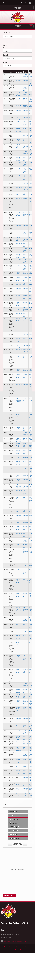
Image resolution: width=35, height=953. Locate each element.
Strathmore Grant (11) (25, 226)
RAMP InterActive (8, 947)
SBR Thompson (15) (31, 546)
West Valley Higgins (25, 794)
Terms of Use (19, 947)
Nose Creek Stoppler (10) (31, 702)
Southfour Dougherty (31, 93)
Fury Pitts (31, 338)
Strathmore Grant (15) (31, 75)
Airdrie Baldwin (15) (24, 414)
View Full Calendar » (9, 895)
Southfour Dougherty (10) (25, 117)
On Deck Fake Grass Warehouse (18, 130)
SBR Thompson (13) (31, 153)
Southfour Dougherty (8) (31, 214)
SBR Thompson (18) (31, 637)
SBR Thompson (13, 823)
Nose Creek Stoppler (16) (25, 267)
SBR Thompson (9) (25, 701)
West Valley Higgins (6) (25, 188)
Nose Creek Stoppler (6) (25, 233)
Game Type (6, 55)
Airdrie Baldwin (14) (24, 784)
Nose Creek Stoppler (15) (25, 177)
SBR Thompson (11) (25, 214)
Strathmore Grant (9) (25, 789)
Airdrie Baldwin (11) (24, 445)
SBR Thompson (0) (31, 754)
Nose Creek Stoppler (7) (31, 100)
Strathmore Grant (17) (31, 303)
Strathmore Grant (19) (25, 111)
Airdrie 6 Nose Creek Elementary (18, 158)
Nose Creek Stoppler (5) (31, 298)
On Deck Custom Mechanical (18, 748)
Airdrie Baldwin (24, 339)
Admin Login (17, 950)
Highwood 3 (18, 85)
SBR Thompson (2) (31, 481)
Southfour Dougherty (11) (31, 158)
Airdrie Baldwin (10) (31, 232)
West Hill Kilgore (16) (31, 376)
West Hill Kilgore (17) (31, 130)
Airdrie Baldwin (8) (31, 188)
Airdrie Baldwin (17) (31, 135)
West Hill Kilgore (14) (31, 176)
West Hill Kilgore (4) (25, 105)
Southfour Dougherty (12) (25, 528)
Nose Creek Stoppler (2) (25, 492)
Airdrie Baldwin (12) (24, 452)
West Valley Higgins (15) (25, 164)
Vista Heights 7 (18, 789)
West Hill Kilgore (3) (25, 199)
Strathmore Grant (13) (31, 438)
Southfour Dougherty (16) (25, 239)
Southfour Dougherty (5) (31, 626)
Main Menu (17, 8)
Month (5, 62)
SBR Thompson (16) (25, 428)
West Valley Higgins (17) (31, 284)
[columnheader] (5, 72)
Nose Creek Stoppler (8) (25, 170)
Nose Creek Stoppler (25, 540)
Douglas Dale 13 (18, 140)
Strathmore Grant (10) (25, 134)
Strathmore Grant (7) (31, 684)
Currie (17, 544)
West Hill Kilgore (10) (31, 82)
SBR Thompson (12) (25, 309)
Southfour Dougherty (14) (25, 146)
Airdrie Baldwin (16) (31, 106)
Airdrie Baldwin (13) (24, 158)
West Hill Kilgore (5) (31, 244)
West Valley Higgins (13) (31, 141)
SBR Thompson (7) (25, 141)
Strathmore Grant (13, 830)
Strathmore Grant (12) (25, 182)
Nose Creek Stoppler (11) (31, 529)
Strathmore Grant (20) (31, 168)
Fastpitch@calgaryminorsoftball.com (15, 941)
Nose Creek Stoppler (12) (25, 572)
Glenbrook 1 (18, 75)
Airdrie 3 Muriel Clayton (18, 320)
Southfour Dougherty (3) (31, 183)
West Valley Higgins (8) (25, 350)
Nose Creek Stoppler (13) (31, 147)
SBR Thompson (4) (31, 239)
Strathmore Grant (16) (31, 399)
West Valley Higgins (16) (31, 522)
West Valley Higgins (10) (25, 535)
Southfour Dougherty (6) (31, 671)
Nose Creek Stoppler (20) (25, 88)
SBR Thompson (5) (25, 370)
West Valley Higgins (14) (31, 123)
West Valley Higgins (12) (25, 245)
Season (5, 48)
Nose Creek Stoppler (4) (25, 124)
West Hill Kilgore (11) (31, 452)
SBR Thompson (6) (31, 112)
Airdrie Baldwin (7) (31, 319)
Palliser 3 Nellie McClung (18, 94)
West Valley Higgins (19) (31, 761)
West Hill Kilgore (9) (25, 152)
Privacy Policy (28, 947)
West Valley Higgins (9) (25, 580)
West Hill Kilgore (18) (25, 297)
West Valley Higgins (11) (31, 386)
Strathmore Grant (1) (25, 778)
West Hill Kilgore (25, 93)
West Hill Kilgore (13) (31, 345)
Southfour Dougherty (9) (25, 304)
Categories (18, 26)
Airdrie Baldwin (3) (31, 630)
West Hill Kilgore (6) (25, 75)
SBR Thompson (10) (31, 194)
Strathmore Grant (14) (25, 516)
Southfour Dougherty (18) (31, 428)
